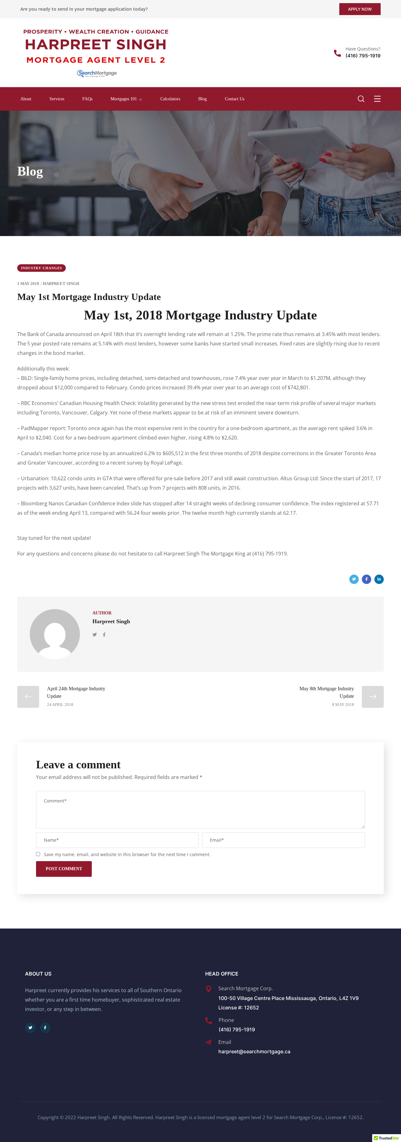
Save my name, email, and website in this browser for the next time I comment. (127, 854)
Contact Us (234, 99)
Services (56, 99)
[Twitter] (354, 579)
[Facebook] (366, 579)
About (25, 99)
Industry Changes (41, 268)
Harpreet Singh (61, 283)
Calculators (170, 99)
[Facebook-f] (45, 1028)
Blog (202, 99)
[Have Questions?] (337, 53)
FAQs (87, 99)
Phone (226, 1020)
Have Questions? (363, 49)
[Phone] (208, 1020)
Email (224, 1042)
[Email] (208, 1042)
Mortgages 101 (124, 99)
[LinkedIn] (379, 579)
